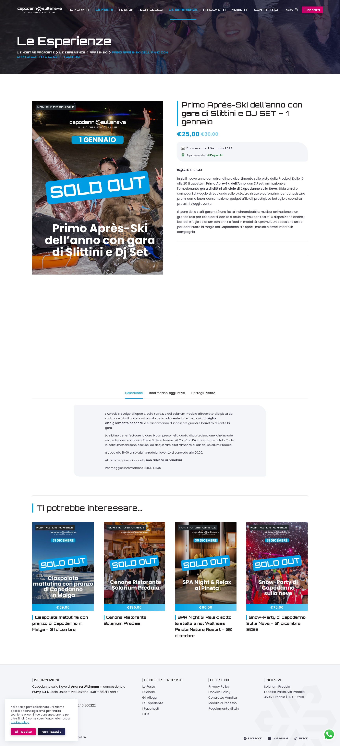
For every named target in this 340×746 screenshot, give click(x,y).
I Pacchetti (214, 10)
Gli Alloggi (151, 10)
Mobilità (240, 10)
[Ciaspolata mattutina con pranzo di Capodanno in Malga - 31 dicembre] (63, 563)
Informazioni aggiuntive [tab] (167, 393)
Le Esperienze (183, 10)
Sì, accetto (23, 731)
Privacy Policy (219, 686)
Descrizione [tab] (134, 393)
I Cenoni (126, 10)
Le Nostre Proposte (36, 52)
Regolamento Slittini (223, 708)
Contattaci (266, 10)
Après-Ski (98, 52)
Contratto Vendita (222, 697)
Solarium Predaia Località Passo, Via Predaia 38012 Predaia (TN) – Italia (284, 691)
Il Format (80, 10)
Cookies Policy (219, 692)
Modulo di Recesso (222, 703)
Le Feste (104, 10)
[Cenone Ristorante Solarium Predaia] (134, 563)
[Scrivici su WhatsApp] (329, 734)
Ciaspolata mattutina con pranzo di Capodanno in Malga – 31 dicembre (60, 623)
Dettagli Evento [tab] (203, 393)
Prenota (312, 10)
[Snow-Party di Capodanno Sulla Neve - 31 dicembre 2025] (277, 563)
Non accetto (51, 731)
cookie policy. (20, 722)
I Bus (145, 714)
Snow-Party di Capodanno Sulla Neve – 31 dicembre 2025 (276, 623)
